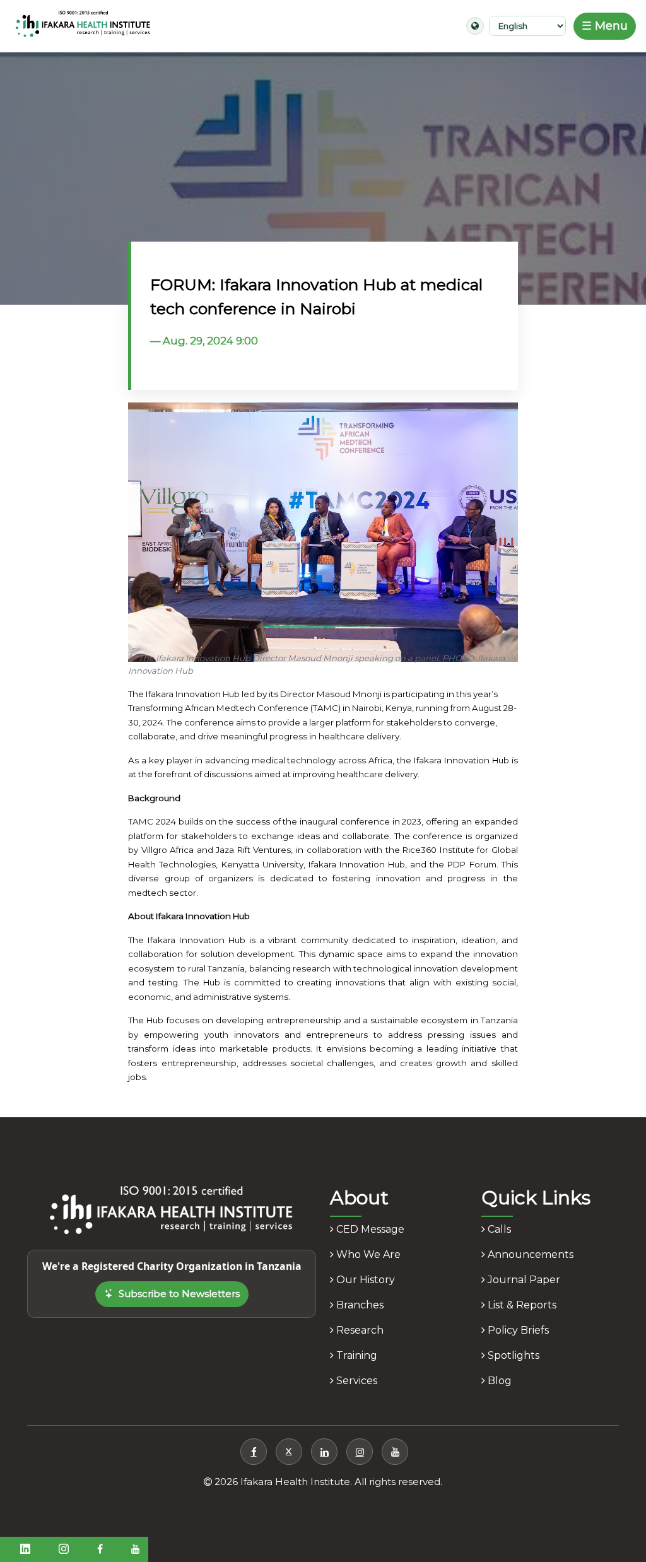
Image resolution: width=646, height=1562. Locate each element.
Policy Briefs (517, 1330)
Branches (359, 1305)
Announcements (529, 1254)
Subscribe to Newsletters (179, 1294)
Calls (498, 1229)
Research (359, 1330)
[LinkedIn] (324, 1451)
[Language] (475, 26)
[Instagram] (359, 1451)
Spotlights (512, 1355)
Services (355, 1381)
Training (355, 1355)
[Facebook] (253, 1451)
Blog (498, 1381)
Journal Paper (522, 1280)
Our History (364, 1280)
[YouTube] (395, 1451)
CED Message (369, 1229)
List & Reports (520, 1305)
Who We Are (367, 1254)
